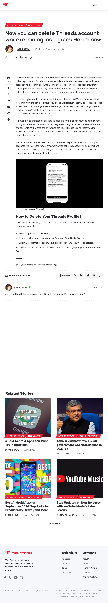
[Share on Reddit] (26, 57)
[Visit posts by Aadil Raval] (8, 287)
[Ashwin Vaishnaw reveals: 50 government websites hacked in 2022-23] (80, 417)
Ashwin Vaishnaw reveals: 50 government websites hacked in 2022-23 (79, 444)
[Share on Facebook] (8, 88)
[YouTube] (15, 577)
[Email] (8, 107)
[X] (10, 577)
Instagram (32, 265)
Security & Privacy (89, 436)
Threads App (52, 265)
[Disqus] (54, 338)
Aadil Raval (23, 49)
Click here (79, 596)
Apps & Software (15, 25)
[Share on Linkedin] (21, 57)
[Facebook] (102, 288)
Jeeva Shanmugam (68, 515)
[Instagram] (21, 577)
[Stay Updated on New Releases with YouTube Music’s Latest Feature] (80, 479)
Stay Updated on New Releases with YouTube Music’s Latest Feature (79, 506)
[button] (102, 5)
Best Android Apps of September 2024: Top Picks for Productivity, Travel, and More (27, 506)
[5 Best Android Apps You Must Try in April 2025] (28, 417)
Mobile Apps (34, 25)
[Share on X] (16, 57)
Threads (41, 265)
